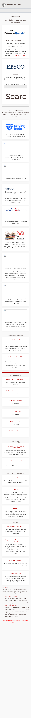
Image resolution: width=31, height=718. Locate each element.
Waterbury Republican (19, 55)
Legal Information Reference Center (15, 540)
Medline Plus (15, 478)
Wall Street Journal (15, 431)
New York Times (15, 421)
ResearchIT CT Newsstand (15, 379)
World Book (5, 587)
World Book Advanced (11, 596)
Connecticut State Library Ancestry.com (15, 446)
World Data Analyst (15, 573)
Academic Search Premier (15, 340)
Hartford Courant (15, 400)
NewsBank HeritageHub (15, 461)
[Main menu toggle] (27, 4)
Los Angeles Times (15, 411)
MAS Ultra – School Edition (15, 357)
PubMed (15, 489)
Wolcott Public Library (14, 4)
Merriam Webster (15, 560)
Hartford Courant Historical (15, 391)
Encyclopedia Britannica (15, 526)
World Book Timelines (11, 605)
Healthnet (15, 508)
